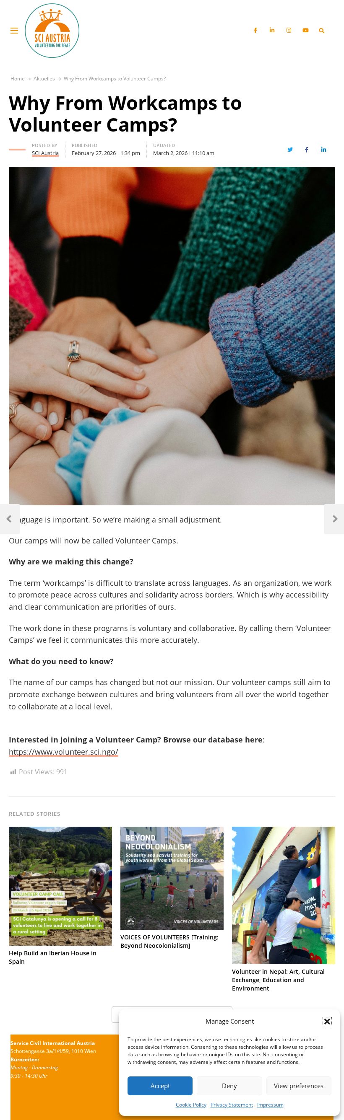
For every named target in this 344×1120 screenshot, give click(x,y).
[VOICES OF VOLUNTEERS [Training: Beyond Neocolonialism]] (172, 831)
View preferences (298, 1085)
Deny (229, 1085)
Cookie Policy (191, 1104)
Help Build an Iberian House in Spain (52, 957)
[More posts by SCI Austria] (17, 146)
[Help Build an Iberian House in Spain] (60, 831)
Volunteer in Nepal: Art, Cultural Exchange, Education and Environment (278, 979)
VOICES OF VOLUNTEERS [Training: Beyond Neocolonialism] (169, 941)
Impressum (270, 1104)
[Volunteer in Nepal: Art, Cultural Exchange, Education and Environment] (283, 831)
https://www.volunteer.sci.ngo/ (63, 752)
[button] (327, 1021)
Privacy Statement (232, 1104)
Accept (160, 1085)
